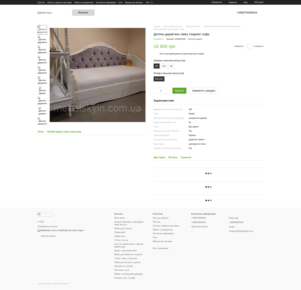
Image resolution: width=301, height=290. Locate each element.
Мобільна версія (47, 236)
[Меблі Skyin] (45, 214)
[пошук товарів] (100, 12)
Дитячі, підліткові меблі (125, 250)
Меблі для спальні (123, 228)
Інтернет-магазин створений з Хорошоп (53, 284)
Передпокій (119, 232)
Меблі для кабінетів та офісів (128, 254)
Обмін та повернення (83, 2)
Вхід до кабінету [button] (161, 218)
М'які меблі (119, 218)
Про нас (41, 2)
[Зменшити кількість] (156, 90)
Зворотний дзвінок (199, 227)
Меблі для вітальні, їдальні (127, 262)
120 (164, 66)
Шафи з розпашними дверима (128, 274)
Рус (151, 2)
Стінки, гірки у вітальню (125, 258)
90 (171, 66)
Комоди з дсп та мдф (124, 278)
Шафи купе (119, 236)
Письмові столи (121, 270)
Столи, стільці (121, 240)
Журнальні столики (123, 266)
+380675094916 (247, 12)
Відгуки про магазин (134, 2)
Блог (121, 2)
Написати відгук (195, 39)
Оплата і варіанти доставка (59, 2)
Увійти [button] (162, 54)
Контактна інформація (106, 2)
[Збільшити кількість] (166, 90)
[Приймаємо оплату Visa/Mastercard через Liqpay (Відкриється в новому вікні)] (60, 230)
